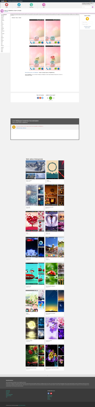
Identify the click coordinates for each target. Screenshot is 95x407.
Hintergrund (13, 17)
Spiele (2, 41)
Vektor (2, 50)
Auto (1, 21)
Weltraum (2, 45)
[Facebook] (49, 394)
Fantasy (17, 17)
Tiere (1, 44)
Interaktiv (2, 47)
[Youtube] (51, 394)
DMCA (24, 405)
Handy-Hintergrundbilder (9, 394)
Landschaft (2, 33)
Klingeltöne (7, 393)
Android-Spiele (8, 390)
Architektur (2, 20)
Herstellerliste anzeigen (87, 26)
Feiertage (2, 28)
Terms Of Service (21, 405)
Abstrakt (2, 17)
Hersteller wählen (50, 395)
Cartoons (2, 24)
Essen (2, 25)
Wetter (2, 51)
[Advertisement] (5, 69)
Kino (1, 32)
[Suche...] (93, 7)
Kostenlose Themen (8, 395)
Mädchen (2, 37)
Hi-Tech (2, 29)
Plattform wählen (87, 27)
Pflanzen (2, 40)
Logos (2, 36)
